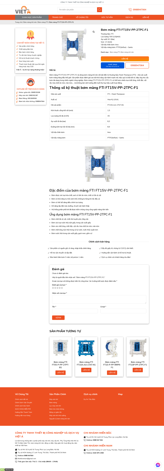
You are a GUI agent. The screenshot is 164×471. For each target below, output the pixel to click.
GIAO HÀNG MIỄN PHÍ (23, 409)
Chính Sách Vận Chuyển (23, 403)
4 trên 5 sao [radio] (60, 288)
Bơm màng (53, 403)
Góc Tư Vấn (107, 17)
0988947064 (139, 9)
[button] (94, 32)
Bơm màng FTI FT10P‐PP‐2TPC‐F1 (138, 363)
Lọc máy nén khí (55, 406)
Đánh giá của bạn (59, 285)
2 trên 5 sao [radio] (55, 288)
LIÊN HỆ (60, 372)
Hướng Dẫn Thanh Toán (23, 412)
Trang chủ (57, 17)
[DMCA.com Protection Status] (6, 469)
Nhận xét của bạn (59, 293)
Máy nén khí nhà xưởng (57, 415)
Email (103, 307)
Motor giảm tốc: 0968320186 (29, 92)
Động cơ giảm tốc (55, 412)
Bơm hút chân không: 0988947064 (31, 101)
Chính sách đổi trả (21, 399)
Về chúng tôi (82, 17)
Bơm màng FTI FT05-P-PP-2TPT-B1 (60, 365)
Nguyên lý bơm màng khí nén (59, 419)
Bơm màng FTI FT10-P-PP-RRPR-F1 (112, 365)
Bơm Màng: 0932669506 (28, 98)
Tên (54, 307)
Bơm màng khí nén (30, 22)
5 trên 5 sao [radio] (62, 288)
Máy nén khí (53, 399)
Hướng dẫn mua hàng (22, 415)
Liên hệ (146, 17)
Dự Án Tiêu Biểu (89, 399)
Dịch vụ (129, 17)
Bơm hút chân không (56, 409)
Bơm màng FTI (43, 22)
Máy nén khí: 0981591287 (28, 95)
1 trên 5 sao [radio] (53, 288)
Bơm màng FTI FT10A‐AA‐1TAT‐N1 (86, 363)
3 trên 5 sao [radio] (57, 288)
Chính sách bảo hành (22, 406)
